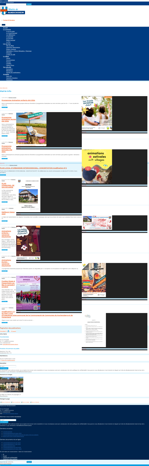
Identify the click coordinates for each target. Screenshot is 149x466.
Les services (7, 44)
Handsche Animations (12, 78)
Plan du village (10, 46)
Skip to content (4, 1)
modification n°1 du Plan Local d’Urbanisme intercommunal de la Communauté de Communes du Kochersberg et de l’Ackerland (37, 314)
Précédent (3, 331)
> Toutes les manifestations (7, 360)
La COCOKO (9, 38)
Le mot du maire (10, 31)
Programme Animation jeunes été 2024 (9, 119)
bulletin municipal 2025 (9, 446)
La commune (7, 29)
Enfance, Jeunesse (11, 49)
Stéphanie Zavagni (12, 97)
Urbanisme (9, 53)
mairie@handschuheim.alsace (10, 344)
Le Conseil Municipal (11, 33)
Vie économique (10, 60)
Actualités (6, 74)
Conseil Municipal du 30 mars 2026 (12, 433)
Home (1, 87)
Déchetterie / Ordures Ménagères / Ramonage (19, 51)
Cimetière (8, 63)
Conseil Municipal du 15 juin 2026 (12, 444)
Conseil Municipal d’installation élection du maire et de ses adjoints (20, 435)
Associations (9, 69)
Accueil (5, 456)
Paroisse (8, 62)
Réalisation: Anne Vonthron (10, 459)
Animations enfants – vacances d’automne (6, 234)
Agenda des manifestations (13, 72)
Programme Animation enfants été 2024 (18, 100)
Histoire (8, 58)
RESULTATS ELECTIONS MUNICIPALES (13, 436)
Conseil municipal (7, 431)
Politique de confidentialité (10, 457)
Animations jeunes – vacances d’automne (6, 263)
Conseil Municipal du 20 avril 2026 (12, 447)
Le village (6, 56)
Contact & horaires (9, 20)
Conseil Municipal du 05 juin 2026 (12, 442)
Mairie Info (9, 76)
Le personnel (9, 37)
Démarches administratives (13, 47)
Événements (9, 80)
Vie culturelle (7, 67)
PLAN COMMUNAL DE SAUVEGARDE (8, 185)
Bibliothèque (9, 71)
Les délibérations (10, 35)
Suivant (14, 331)
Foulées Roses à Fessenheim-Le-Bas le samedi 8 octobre (8, 284)
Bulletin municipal (10, 40)
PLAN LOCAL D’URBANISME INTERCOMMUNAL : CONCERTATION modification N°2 (33, 168)
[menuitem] (76, 36)
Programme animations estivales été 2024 (7, 149)
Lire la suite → (5, 107)
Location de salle (10, 54)
